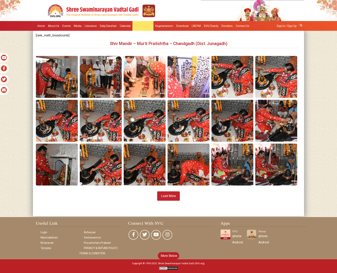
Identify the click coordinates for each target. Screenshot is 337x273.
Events (66, 25)
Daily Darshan (108, 25)
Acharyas (90, 232)
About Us (53, 25)
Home (41, 25)
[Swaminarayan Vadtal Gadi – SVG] (168, 10)
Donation (227, 25)
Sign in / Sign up (287, 25)
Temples (46, 248)
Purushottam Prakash (97, 242)
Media (78, 25)
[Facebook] (133, 235)
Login (44, 232)
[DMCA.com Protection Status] (168, 268)
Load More (168, 196)
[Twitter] (145, 235)
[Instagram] (167, 235)
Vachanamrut (92, 237)
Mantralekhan (143, 25)
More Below (168, 256)
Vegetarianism (164, 25)
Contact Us (242, 25)
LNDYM (196, 25)
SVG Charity (211, 25)
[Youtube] (156, 235)
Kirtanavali (47, 242)
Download (182, 25)
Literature (91, 25)
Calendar (125, 25)
